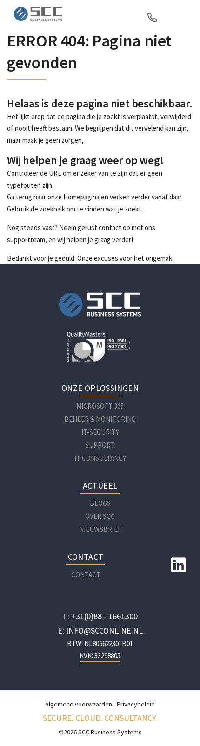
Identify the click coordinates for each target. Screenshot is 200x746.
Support (100, 445)
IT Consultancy (100, 458)
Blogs (100, 503)
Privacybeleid (136, 704)
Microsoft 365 (100, 406)
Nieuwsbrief (100, 529)
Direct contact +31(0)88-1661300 (153, 17)
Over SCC (100, 516)
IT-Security (100, 432)
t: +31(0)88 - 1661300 (100, 616)
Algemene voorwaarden (78, 704)
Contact (85, 574)
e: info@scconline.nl (100, 630)
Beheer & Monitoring (100, 419)
